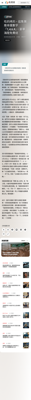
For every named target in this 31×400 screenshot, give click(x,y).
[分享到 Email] (3, 234)
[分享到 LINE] (16, 229)
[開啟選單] (2, 2)
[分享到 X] (3, 229)
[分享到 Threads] (8, 229)
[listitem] (15, 265)
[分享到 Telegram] (25, 229)
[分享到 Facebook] (12, 229)
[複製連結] (8, 234)
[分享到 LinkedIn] (21, 229)
